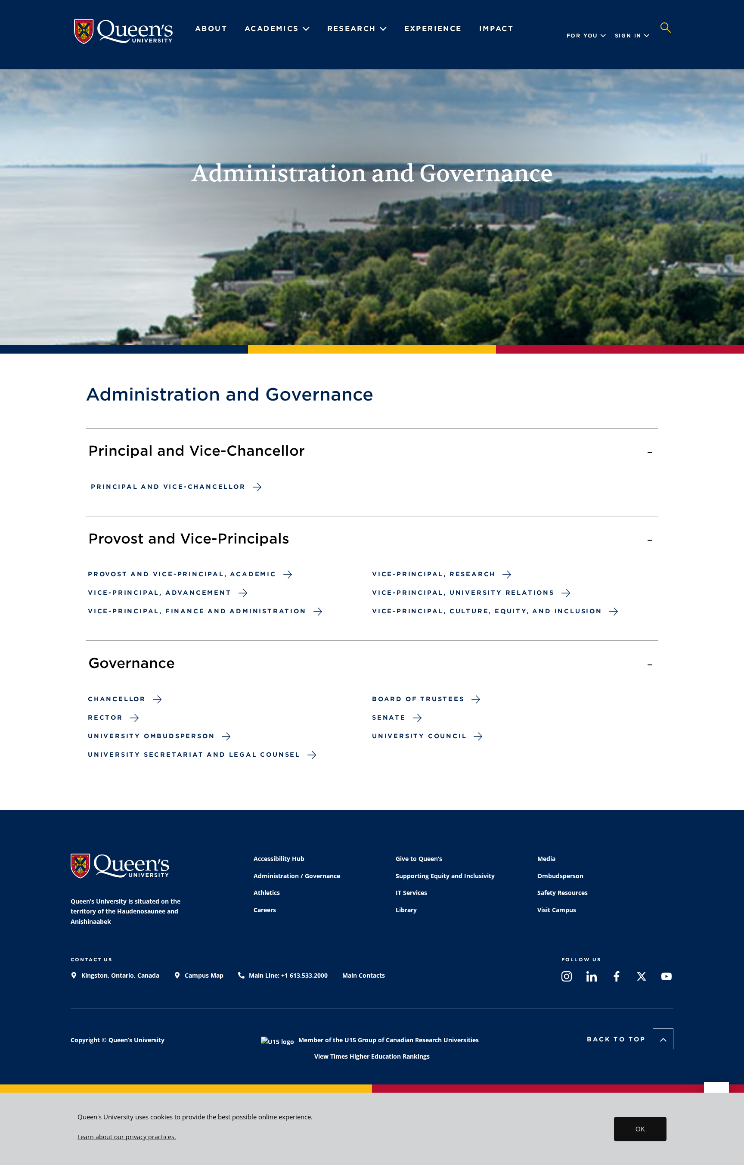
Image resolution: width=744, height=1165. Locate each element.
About (211, 29)
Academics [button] (273, 29)
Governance (131, 663)
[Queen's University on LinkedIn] (591, 978)
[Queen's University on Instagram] (566, 978)
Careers (265, 910)
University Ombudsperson (151, 736)
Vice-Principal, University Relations (463, 592)
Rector (105, 717)
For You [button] (582, 35)
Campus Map (203, 975)
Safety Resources (562, 893)
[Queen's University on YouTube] (666, 978)
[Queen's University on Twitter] (641, 978)
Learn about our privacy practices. (127, 1137)
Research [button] (353, 29)
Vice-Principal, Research (434, 574)
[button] (665, 36)
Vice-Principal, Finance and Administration (197, 611)
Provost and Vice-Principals (188, 538)
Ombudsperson (560, 876)
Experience (433, 29)
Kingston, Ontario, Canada (119, 975)
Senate (389, 717)
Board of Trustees (418, 699)
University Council (419, 736)
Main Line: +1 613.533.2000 (287, 975)
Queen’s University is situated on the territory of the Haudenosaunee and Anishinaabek (125, 911)
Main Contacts (363, 975)
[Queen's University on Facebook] (616, 978)
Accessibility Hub (279, 858)
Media (546, 858)
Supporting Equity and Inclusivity (445, 876)
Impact (496, 29)
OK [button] (640, 1129)
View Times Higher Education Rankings (372, 1056)
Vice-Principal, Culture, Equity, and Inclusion (487, 611)
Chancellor (117, 699)
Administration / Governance (297, 876)
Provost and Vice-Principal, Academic (182, 574)
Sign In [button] (628, 35)
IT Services (411, 893)
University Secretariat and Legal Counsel (194, 754)
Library (406, 910)
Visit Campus (556, 910)
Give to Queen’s (419, 858)
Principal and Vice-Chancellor (196, 450)
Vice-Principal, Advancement (160, 592)
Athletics (267, 893)
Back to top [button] (616, 1039)
